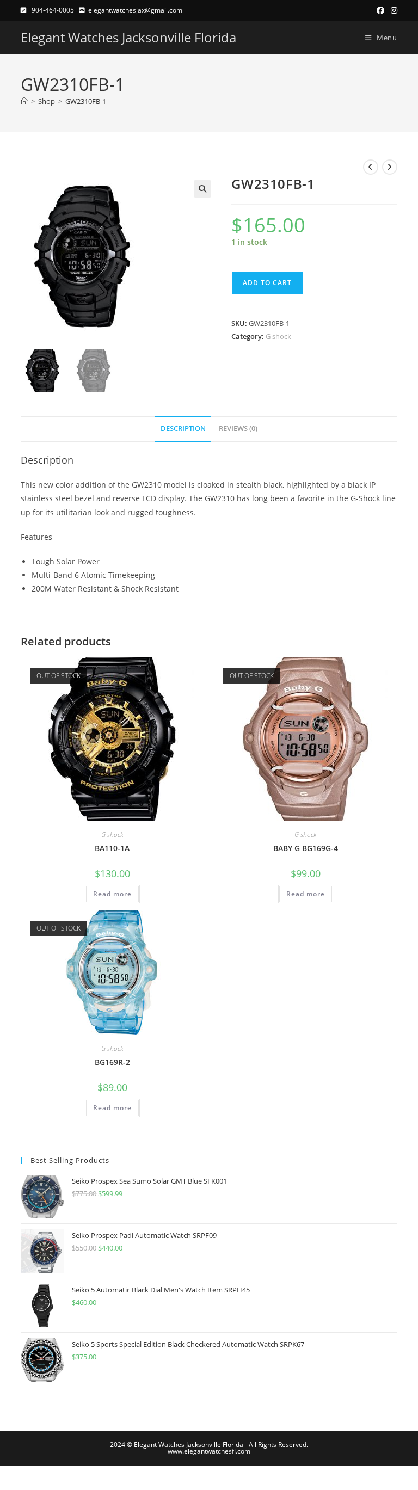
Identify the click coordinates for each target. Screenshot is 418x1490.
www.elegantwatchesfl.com (209, 1451)
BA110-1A (112, 848)
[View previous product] (370, 167)
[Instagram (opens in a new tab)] (392, 10)
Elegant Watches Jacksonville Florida (128, 37)
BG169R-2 (112, 1062)
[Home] (24, 101)
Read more (112, 893)
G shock (278, 336)
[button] (202, 189)
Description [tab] (183, 428)
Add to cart (267, 282)
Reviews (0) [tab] (238, 428)
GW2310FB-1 (85, 101)
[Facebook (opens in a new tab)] (380, 10)
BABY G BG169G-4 (305, 848)
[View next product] (389, 167)
